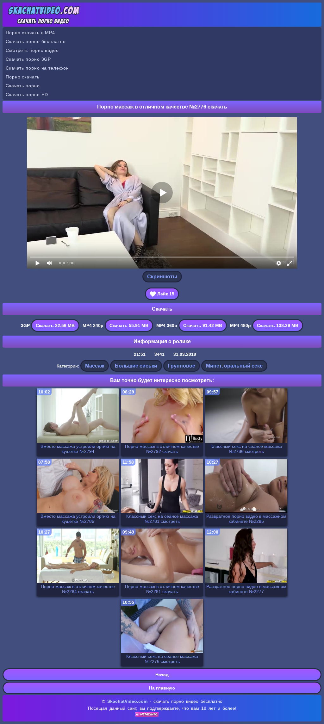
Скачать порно (23, 85)
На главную (162, 687)
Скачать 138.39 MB (277, 325)
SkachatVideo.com (127, 701)
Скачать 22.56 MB (55, 325)
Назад (162, 674)
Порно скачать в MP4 (30, 32)
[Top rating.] (147, 715)
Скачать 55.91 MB (128, 325)
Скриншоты (162, 276)
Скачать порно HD (27, 94)
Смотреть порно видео (32, 50)
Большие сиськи (136, 365)
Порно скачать (23, 76)
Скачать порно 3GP (28, 59)
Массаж (94, 365)
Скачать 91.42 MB (202, 325)
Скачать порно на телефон (37, 68)
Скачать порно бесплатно (36, 41)
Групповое (181, 365)
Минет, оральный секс (234, 365)
